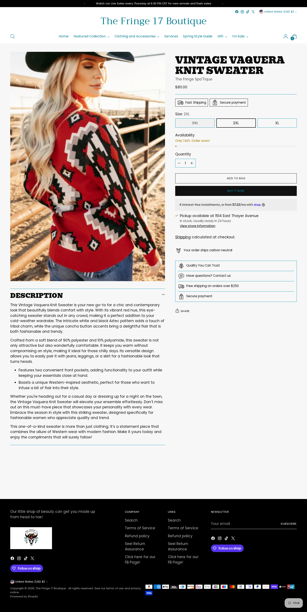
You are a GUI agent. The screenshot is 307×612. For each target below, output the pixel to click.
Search (131, 520)
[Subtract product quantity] (179, 163)
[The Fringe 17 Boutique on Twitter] (253, 12)
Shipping (183, 237)
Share (185, 311)
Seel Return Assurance (135, 546)
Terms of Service (140, 528)
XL (277, 123)
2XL (236, 123)
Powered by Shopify (24, 596)
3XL (195, 123)
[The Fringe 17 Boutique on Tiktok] (248, 12)
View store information (197, 226)
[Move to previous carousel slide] (283, 484)
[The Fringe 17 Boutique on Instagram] (242, 12)
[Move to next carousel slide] (293, 484)
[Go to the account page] (286, 36)
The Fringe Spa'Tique (193, 79)
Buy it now (236, 191)
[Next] (222, 3)
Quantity (183, 154)
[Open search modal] (12, 36)
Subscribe (289, 524)
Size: (182, 114)
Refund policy (137, 535)
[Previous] (84, 3)
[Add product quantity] (191, 163)
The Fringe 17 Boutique (51, 588)
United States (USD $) (279, 12)
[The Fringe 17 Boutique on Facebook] (237, 12)
